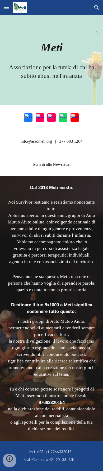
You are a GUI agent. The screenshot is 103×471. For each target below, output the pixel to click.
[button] (6, 7)
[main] (51, 48)
